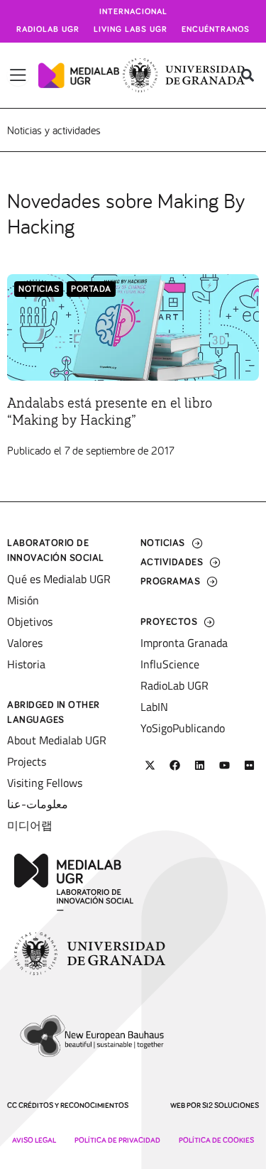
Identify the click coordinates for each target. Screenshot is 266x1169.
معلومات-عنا (37, 804)
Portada (91, 289)
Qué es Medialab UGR (59, 579)
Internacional (133, 12)
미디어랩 (29, 825)
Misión (23, 600)
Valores (25, 643)
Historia (26, 664)
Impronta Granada (184, 643)
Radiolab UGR (47, 30)
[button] (247, 75)
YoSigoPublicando (182, 728)
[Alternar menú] (18, 75)
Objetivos (29, 621)
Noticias (38, 289)
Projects (26, 761)
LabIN (154, 707)
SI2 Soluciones (230, 1105)
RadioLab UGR (174, 685)
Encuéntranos (216, 30)
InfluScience (169, 664)
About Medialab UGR (56, 740)
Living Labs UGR (130, 30)
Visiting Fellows (44, 783)
